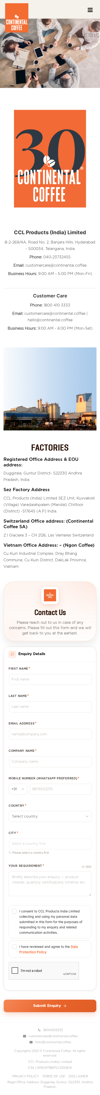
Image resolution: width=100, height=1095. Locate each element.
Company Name (23, 750)
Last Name (19, 696)
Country (18, 805)
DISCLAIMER (78, 1076)
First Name (19, 668)
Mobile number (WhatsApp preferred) (44, 778)
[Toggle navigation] (90, 12)
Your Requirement (26, 865)
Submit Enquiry (47, 1006)
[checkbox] (50, 921)
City (13, 833)
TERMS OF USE (53, 1076)
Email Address (23, 723)
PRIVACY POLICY (25, 1076)
